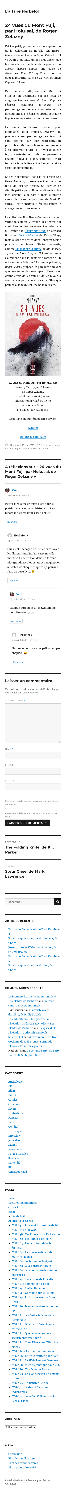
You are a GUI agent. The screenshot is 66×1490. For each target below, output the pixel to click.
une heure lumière (39, 448)
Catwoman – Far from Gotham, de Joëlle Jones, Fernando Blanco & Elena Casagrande (33, 1041)
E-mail (10, 765)
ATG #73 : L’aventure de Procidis (32, 1279)
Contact (13, 1207)
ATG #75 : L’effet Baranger (29, 1288)
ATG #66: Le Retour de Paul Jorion (33, 1261)
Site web (11, 780)
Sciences (13, 1158)
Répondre (11, 522)
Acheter (33, 427)
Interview (14, 1135)
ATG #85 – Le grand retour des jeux (34, 1351)
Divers (12, 1108)
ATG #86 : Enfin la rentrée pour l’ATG (36, 1355)
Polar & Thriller (18, 1153)
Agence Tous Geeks (20, 1220)
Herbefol (14, 445)
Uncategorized (17, 1171)
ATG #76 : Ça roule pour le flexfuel (33, 1292)
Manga (12, 1144)
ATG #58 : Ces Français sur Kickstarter (36, 1234)
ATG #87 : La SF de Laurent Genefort (35, 1360)
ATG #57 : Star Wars (24, 1229)
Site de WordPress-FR (22, 1467)
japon (57, 445)
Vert (14, 490)
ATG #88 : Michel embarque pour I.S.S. (36, 1364)
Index (12, 1198)
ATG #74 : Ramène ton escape (31, 1283)
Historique (15, 1131)
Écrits (12, 1211)
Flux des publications (21, 1458)
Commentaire (15, 700)
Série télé (14, 1162)
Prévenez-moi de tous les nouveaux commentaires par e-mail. (31, 803)
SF (38, 445)
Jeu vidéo (14, 1140)
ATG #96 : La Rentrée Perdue (30, 1382)
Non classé (15, 1149)
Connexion (15, 1454)
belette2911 (15, 1037)
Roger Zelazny (21, 448)
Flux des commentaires (23, 1463)
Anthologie (15, 1081)
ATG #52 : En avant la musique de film (36, 1225)
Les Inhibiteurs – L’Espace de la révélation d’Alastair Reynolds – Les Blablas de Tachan (31, 1023)
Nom (9, 749)
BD (10, 1086)
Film (11, 1122)
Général (13, 1126)
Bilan (11, 1090)
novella (9, 448)
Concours (14, 1104)
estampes (48, 445)
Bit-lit (12, 1095)
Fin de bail (18, 1216)
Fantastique (16, 1113)
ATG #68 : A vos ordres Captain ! (32, 1265)
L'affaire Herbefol (22, 11)
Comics (12, 1099)
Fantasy (13, 1117)
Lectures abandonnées (22, 1202)
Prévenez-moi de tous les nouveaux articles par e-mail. (31, 815)
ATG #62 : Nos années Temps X (32, 1238)
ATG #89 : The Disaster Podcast (32, 1369)
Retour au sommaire (33, 436)
